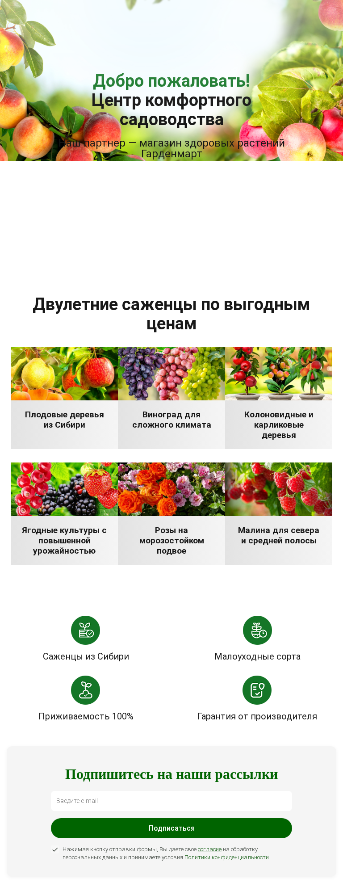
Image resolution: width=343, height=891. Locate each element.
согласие (210, 849)
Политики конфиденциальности (226, 857)
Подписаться (172, 828)
